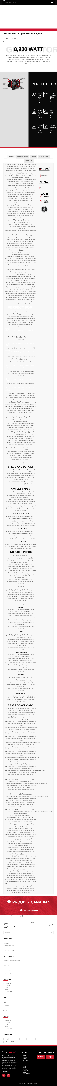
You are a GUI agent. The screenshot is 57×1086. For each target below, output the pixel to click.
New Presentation (7, 948)
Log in (4, 1002)
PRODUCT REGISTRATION (26, 1073)
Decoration (23, 1038)
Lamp (43, 1038)
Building (6, 1038)
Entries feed (6, 1005)
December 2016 (8, 973)
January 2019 (8, 971)
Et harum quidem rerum (8, 945)
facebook (8, 916)
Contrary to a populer (8, 947)
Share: (5, 916)
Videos (48, 1038)
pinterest (22, 916)
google (14, 916)
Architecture (8, 983)
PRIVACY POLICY (25, 1066)
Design (6, 987)
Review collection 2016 (8, 950)
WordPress (6, 1041)
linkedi (17, 916)
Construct (17, 1038)
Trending (7, 989)
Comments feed (7, 1008)
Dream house (31, 1038)
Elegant (38, 1038)
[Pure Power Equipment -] (9, 2)
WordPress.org (6, 1010)
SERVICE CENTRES (25, 1058)
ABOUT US (25, 1064)
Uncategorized (8, 991)
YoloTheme (13, 1041)
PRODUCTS (25, 1055)
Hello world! (6, 943)
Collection (7, 985)
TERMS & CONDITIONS (26, 1070)
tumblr (20, 916)
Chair (11, 1038)
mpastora (12, 37)
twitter (11, 916)
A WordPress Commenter (8, 960)
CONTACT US (25, 1061)
